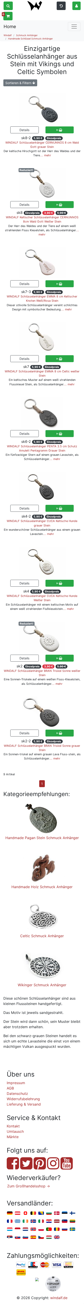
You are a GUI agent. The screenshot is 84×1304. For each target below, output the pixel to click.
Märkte (13, 1137)
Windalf (8, 35)
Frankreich (10, 1221)
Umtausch (15, 1131)
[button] (76, 5)
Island (33, 1221)
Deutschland (10, 1213)
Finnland (72, 1213)
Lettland (57, 1221)
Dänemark (57, 1213)
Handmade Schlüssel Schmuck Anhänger (30, 38)
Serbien (10, 1237)
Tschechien (41, 1237)
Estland (64, 1213)
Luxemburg (10, 1229)
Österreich (17, 1213)
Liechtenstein (64, 1221)
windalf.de (58, 1298)
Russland (64, 1229)
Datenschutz (17, 1093)
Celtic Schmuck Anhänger (42, 936)
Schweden (72, 1229)
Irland (25, 1221)
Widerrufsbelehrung (23, 1099)
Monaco (17, 1229)
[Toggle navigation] (74, 26)
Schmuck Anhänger (27, 35)
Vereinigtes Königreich (57, 1237)
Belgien (33, 1213)
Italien (41, 1221)
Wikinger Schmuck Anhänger (42, 985)
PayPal (21, 1265)
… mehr (46, 155)
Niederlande (25, 1229)
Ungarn (49, 1237)
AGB (10, 1088)
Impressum (16, 1083)
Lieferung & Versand (24, 1104)
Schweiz (25, 1213)
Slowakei (17, 1237)
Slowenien (25, 1237)
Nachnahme (21, 1272)
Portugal (49, 1229)
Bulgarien (49, 1213)
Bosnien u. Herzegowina (41, 1213)
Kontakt (13, 1126)
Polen (41, 1229)
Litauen (72, 1221)
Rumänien (57, 1229)
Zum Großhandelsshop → (28, 1186)
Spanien (33, 1237)
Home (10, 26)
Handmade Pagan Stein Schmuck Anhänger (42, 838)
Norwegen (33, 1229)
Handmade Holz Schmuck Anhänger (42, 887)
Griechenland (17, 1221)
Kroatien (49, 1221)
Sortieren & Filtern (18, 83)
